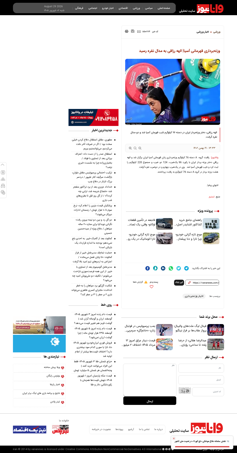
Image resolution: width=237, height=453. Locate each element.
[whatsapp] (171, 268)
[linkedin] (163, 268)
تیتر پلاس (55, 402)
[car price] (3, 187)
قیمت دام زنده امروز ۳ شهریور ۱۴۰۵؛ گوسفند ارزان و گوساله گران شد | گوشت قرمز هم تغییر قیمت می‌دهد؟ (93, 319)
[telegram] (186, 268)
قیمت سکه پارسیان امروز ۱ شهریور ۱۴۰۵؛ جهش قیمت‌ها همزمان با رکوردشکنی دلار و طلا (95, 380)
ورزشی (216, 32)
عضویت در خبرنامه (101, 429)
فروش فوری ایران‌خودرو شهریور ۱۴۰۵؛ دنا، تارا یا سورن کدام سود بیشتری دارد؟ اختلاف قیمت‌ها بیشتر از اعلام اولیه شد (92, 349)
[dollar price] (3, 174)
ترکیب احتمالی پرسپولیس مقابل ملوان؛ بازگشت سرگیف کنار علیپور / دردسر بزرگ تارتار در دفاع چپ (92, 177)
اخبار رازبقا (55, 385)
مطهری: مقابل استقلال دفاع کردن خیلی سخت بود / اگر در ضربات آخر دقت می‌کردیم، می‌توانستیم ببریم (92, 144)
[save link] (132, 31)
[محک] (39, 325)
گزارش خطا (138, 282)
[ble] (155, 268)
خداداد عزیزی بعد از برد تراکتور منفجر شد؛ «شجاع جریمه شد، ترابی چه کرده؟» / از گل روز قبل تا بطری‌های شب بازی (92, 194)
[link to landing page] (199, 8)
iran (15, 449)
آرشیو (131, 429)
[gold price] (3, 181)
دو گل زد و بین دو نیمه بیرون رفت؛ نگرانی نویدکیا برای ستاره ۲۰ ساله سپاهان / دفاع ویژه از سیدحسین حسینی (94, 226)
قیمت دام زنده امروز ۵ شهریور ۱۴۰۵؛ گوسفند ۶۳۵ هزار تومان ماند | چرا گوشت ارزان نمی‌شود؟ (93, 333)
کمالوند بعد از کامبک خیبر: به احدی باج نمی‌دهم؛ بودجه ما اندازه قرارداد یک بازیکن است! (92, 243)
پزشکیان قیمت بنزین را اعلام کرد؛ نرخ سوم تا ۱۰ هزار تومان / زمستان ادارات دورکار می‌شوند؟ (93, 210)
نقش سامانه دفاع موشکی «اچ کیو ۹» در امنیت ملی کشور (200, 441)
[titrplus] (60, 429)
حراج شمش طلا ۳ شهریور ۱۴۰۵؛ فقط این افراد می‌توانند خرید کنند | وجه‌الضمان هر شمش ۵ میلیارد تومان (93, 366)
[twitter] (178, 268)
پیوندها (119, 429)
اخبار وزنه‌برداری (194, 296)
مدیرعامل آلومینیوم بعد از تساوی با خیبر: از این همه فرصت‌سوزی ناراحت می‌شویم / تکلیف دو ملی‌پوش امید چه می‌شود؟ (92, 274)
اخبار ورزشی (202, 32)
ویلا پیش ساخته (52, 367)
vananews (37, 449)
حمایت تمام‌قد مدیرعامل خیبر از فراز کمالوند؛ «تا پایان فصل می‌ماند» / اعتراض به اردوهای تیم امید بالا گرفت (92, 257)
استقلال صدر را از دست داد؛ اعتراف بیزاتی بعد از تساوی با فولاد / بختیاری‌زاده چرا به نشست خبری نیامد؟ (93, 161)
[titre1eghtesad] (29, 429)
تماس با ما (144, 429)
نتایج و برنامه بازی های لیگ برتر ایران (41, 393)
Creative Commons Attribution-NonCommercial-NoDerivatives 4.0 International (113, 449)
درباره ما (158, 429)
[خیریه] (39, 344)
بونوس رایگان (53, 376)
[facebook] (147, 268)
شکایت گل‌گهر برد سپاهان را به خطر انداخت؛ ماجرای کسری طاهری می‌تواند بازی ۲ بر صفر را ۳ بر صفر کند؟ (91, 290)
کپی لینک (179, 282)
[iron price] (3, 194)
